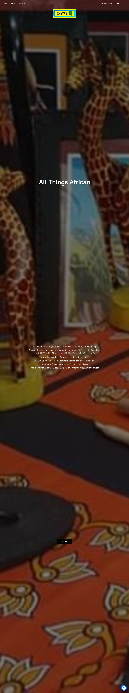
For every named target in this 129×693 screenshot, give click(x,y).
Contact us (21, 3)
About (13, 3)
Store (6, 3)
